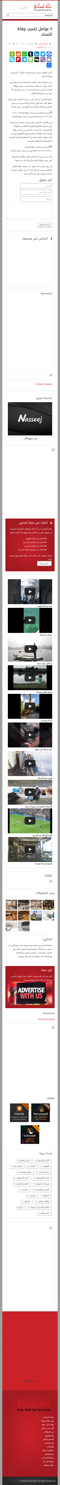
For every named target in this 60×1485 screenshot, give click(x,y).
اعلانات (33, 1166)
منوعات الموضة (42, 1183)
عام (13, 43)
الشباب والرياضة (42, 1189)
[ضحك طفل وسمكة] (30, 677)
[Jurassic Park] (30, 706)
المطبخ (46, 1195)
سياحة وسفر (44, 1172)
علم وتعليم (44, 1212)
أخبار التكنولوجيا (42, 1177)
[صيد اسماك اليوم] (30, 591)
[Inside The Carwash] (30, 849)
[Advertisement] (30, 335)
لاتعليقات (39, 47)
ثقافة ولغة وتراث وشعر (39, 1207)
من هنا (43, 563)
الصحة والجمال (22, 1183)
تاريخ (21, 1207)
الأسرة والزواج (43, 1160)
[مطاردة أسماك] (30, 620)
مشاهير (27, 1201)
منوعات (32, 1195)
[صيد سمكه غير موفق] (30, 734)
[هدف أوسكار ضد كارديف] (30, 820)
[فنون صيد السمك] (30, 763)
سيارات (25, 1189)
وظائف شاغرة (43, 1201)
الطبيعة (46, 1166)
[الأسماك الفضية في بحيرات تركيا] (30, 792)
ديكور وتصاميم (25, 1172)
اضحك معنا (17, 1166)
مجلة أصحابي (43, 43)
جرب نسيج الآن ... (30, 1380)
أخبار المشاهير (22, 1177)
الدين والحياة (24, 1160)
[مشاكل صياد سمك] (30, 649)
